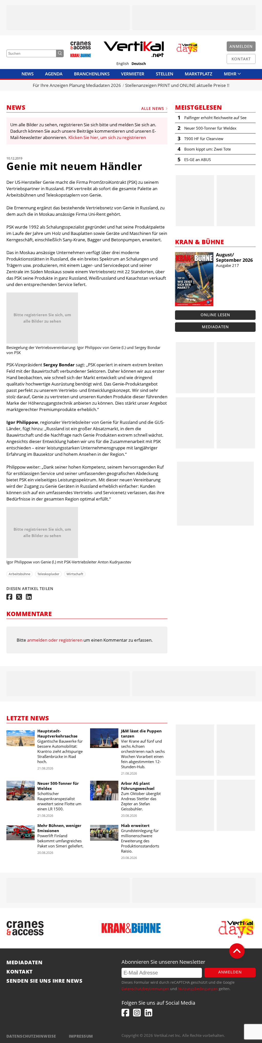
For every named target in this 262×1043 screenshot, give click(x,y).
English (122, 63)
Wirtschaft (75, 574)
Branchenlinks (92, 74)
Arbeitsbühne (19, 574)
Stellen (164, 74)
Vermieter (132, 74)
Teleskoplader (48, 574)
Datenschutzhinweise (31, 1036)
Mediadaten (215, 326)
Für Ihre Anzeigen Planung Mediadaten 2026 (77, 85)
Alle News (152, 108)
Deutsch (139, 63)
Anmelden (230, 972)
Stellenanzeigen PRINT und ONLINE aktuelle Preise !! (177, 85)
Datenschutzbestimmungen (145, 988)
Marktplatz (198, 74)
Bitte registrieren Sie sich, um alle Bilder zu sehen (42, 318)
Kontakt (19, 971)
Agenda (53, 74)
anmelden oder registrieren (54, 640)
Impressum (81, 1036)
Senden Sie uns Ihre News (44, 981)
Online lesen (215, 314)
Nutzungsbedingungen (198, 988)
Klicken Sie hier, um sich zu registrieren (107, 137)
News (27, 74)
